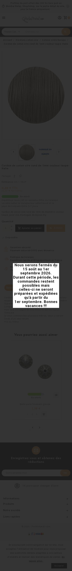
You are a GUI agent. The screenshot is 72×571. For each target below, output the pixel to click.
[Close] (55, 267)
